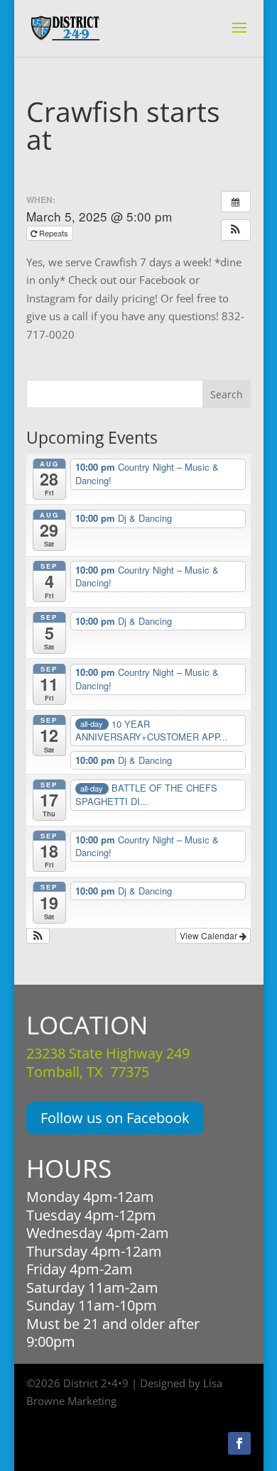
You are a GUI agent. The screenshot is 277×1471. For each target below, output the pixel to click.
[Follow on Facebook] (239, 1443)
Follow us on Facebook (115, 1117)
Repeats (53, 233)
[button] (236, 230)
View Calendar (209, 935)
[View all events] (236, 201)
